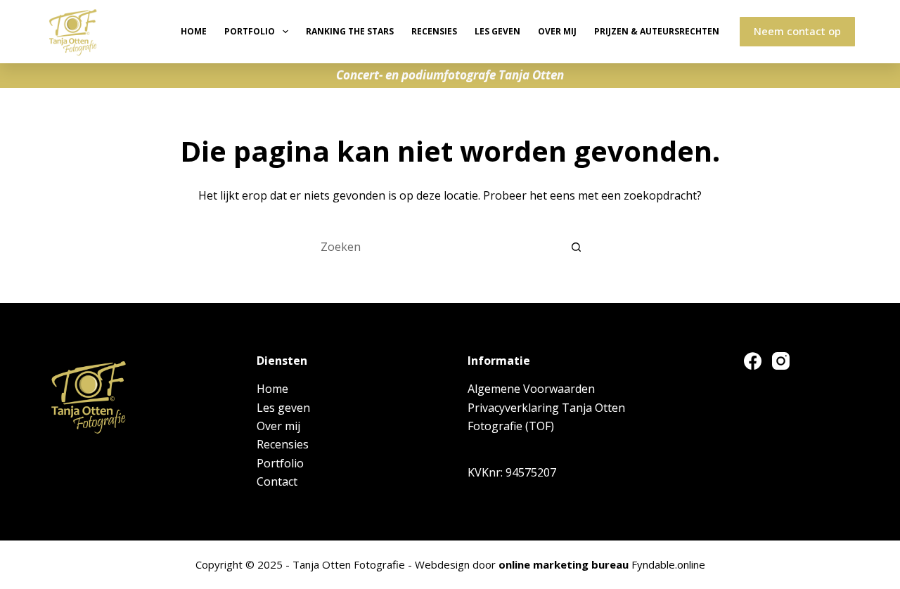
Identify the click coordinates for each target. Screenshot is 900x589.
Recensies (434, 31)
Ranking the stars (350, 31)
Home (194, 31)
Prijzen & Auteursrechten (656, 31)
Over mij (557, 31)
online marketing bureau (564, 564)
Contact (277, 481)
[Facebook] (752, 361)
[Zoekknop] (576, 247)
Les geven (497, 31)
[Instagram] (781, 361)
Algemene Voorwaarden (531, 388)
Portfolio (249, 31)
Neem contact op (797, 31)
